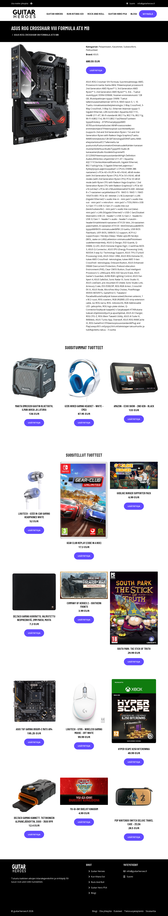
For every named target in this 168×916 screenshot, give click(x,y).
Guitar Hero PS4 (117, 13)
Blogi (134, 13)
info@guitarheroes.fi (146, 3)
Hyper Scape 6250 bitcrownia (134, 749)
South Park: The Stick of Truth (134, 648)
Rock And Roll (96, 13)
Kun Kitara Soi (75, 13)
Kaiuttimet (117, 46)
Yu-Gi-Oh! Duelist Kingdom (84, 809)
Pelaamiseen (105, 46)
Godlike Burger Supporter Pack (134, 493)
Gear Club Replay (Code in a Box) (84, 542)
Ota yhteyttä (105, 911)
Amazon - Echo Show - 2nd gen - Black (134, 406)
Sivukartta (151, 911)
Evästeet (118, 911)
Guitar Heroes (54, 13)
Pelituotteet (92, 50)
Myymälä (148, 14)
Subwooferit (130, 46)
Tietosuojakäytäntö (134, 911)
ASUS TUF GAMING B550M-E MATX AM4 (34, 729)
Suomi (132, 3)
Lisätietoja (96, 70)
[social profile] (31, 3)
